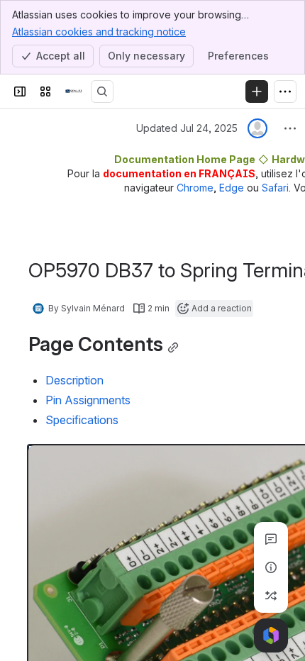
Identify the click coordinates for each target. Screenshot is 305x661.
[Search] (102, 91)
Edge (231, 188)
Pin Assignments (88, 400)
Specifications (81, 420)
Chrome (195, 188)
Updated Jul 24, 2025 (187, 128)
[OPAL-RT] (73, 91)
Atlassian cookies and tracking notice (99, 32)
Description (74, 380)
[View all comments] (271, 539)
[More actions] (290, 128)
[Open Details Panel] (271, 567)
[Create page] (271, 595)
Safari (275, 188)
